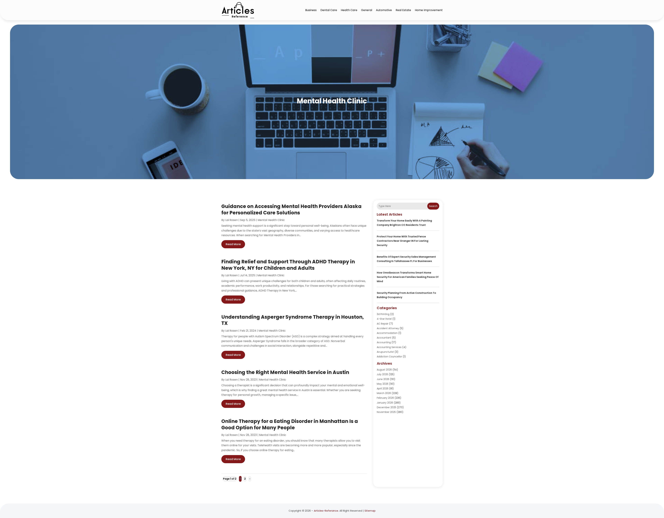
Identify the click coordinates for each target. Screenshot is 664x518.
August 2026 (384, 369)
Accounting (384, 342)
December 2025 (386, 407)
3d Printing (383, 314)
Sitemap (370, 510)
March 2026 (384, 393)
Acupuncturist (385, 352)
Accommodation (387, 333)
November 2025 (386, 412)
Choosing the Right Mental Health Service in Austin (285, 372)
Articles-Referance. (326, 510)
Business (311, 10)
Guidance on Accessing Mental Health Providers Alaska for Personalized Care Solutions (291, 209)
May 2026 (382, 384)
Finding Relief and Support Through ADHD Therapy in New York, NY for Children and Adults (288, 264)
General (366, 10)
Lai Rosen (231, 220)
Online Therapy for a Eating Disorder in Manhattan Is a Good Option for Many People (289, 424)
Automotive (384, 10)
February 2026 (385, 398)
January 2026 (385, 402)
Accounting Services (389, 347)
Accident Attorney (388, 328)
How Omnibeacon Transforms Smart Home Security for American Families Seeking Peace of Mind (408, 277)
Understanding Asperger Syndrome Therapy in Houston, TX (292, 320)
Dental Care (328, 10)
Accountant (384, 337)
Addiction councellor (389, 356)
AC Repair (382, 323)
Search (433, 206)
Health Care (349, 10)
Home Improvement (429, 10)
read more (233, 244)
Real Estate (403, 10)
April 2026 (382, 388)
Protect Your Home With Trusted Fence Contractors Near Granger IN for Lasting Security (402, 241)
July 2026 (382, 374)
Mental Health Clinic (271, 220)
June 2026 (383, 379)
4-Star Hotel (384, 319)
